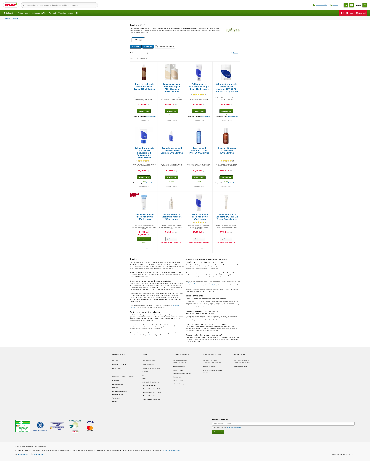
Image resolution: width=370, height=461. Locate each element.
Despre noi (115, 380)
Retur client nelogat (179, 384)
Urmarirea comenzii (65, 13)
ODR (144, 378)
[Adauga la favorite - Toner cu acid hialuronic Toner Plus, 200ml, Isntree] (210, 128)
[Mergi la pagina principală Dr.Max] (11, 5)
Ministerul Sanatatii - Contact (152, 392)
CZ (347, 454)
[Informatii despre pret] (148, 104)
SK (349, 454)
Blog (77, 13)
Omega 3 (220, 283)
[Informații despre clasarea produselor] (147, 52)
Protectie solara (24, 13)
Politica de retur (178, 380)
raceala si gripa (211, 285)
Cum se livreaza (178, 370)
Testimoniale (116, 398)
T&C (224, 427)
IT (354, 454)
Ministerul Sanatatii (148, 396)
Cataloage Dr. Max (39, 13)
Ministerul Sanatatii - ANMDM (152, 389)
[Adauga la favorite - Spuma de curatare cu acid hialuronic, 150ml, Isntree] (155, 194)
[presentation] (143, 72)
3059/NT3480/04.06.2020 (171, 450)
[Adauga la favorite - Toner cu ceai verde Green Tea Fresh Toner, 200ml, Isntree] (155, 64)
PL (352, 454)
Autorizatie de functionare (151, 382)
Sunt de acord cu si (227, 427)
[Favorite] (346, 5)
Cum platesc (177, 377)
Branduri (115, 401)
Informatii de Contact (119, 364)
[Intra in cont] (351, 5)
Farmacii (52, 13)
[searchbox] (59, 5)
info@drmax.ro (23, 454)
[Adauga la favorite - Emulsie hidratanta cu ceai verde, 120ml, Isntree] (237, 128)
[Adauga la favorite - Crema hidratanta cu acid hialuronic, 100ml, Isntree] (210, 194)
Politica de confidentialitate (151, 368)
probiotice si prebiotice (193, 283)
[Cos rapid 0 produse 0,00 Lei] (364, 5)
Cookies (145, 371)
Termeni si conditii (148, 364)
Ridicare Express (151, 116)
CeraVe (151, 335)
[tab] (138, 39)
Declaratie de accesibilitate (151, 399)
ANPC (144, 375)
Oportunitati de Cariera (240, 366)
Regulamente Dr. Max (149, 385)
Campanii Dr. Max (117, 394)
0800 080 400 (38, 454)
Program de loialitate (209, 366)
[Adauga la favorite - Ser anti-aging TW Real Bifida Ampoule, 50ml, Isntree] (183, 194)
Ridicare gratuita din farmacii (181, 373)
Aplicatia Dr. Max (117, 384)
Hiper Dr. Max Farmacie (119, 391)
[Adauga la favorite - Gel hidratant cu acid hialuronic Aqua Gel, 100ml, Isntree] (210, 64)
